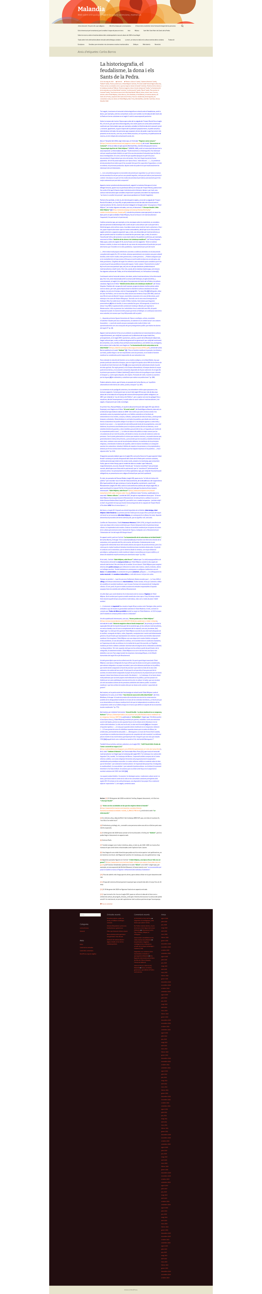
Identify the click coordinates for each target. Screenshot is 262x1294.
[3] (101, 818)
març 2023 (164, 1049)
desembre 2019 (166, 1173)
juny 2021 (164, 1115)
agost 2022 (164, 1071)
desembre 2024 (166, 982)
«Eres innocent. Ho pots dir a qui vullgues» (91, 26)
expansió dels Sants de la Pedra (121, 97)
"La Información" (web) (133, 90)
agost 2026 (164, 918)
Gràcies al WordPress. (131, 1290)
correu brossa (84, 928)
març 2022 (164, 1087)
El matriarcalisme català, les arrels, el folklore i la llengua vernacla (115, 920)
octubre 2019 (165, 1179)
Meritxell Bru (139, 99)
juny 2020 (164, 1154)
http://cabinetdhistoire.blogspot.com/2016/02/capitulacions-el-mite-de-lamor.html (130, 749)
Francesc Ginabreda (138, 97)
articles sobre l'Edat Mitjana (108, 94)
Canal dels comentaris (86, 951)
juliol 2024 (164, 998)
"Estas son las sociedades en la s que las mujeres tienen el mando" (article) (123, 86)
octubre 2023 (165, 1026)
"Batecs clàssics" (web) (133, 81)
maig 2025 (164, 966)
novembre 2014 (166, 1274)
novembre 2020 (166, 1138)
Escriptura (81, 44)
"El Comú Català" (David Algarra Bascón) (149, 84)
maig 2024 (164, 1004)
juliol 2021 (164, 1112)
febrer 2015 (164, 1265)
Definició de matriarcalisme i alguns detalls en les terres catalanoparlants (115, 942)
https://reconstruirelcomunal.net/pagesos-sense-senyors (121, 143)
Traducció (171, 40)
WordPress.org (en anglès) (88, 954)
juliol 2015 (164, 1249)
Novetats (158, 44)
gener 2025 (164, 979)
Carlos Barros (122, 94)
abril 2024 (164, 1007)
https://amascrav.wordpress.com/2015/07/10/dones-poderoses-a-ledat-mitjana (129, 621)
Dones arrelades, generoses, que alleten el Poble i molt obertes (144, 970)
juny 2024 (164, 1001)
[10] (101, 875)
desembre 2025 (166, 944)
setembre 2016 (166, 1204)
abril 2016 (164, 1220)
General (119, 81)
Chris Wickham (131, 94)
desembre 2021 (166, 1096)
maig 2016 (164, 1217)
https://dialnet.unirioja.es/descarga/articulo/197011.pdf (129, 348)
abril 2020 (164, 1160)
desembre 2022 (166, 1058)
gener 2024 (164, 1017)
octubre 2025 (165, 950)
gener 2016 (164, 1230)
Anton (142, 92)
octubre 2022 (165, 1065)
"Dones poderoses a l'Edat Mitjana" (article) (123, 84)
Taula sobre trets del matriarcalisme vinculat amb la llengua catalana (99, 40)
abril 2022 (164, 1084)
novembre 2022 (166, 1061)
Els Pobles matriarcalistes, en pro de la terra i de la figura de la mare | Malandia (144, 928)
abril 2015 (164, 1259)
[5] (101, 833)
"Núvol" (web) (145, 90)
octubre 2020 (165, 1141)
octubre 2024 (165, 988)
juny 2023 (164, 1039)
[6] (101, 840)
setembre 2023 (166, 1030)
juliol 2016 (164, 1211)
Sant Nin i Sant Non (149, 99)
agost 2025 (164, 956)
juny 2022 (164, 1077)
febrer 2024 (164, 1014)
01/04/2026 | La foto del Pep (142, 918)
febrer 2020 (164, 1166)
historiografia (149, 97)
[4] (101, 825)
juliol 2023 (164, 1036)
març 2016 (164, 1224)
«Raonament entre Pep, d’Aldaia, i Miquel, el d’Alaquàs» (143, 932)
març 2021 (164, 1125)
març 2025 (164, 972)
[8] (101, 852)
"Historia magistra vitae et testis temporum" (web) (134, 88)
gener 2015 (164, 1268)
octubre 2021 (165, 1103)
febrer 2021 (164, 1128)
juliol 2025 (164, 960)
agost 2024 (164, 995)
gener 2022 (164, 1093)
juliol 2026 (164, 921)
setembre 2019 (166, 1182)
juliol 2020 (164, 1150)
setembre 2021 (166, 1106)
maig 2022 (164, 1080)
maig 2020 (164, 1157)
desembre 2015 (166, 1233)
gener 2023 (164, 1055)
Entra (81, 944)
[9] (101, 483)
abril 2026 (164, 931)
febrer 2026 (164, 937)
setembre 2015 (166, 1243)
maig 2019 (164, 1195)
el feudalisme (140, 94)
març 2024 (164, 1010)
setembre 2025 (166, 953)
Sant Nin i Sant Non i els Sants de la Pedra (156, 30)
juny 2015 (164, 1252)
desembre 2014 (166, 1271)
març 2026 (164, 934)
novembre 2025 (166, 947)
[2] (158, 271)
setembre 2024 (166, 991)
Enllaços (135, 44)
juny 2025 (164, 963)
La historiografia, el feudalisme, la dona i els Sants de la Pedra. (127, 70)
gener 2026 (164, 941)
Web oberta (146, 44)
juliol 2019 (164, 1189)
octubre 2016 (165, 1201)
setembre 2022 (166, 1068)
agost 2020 (164, 1147)
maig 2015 (164, 1255)
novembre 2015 (166, 1236)
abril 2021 (164, 1122)
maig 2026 (164, 928)
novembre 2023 (166, 1023)
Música (137, 30)
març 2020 (164, 1163)
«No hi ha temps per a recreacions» (120, 26)
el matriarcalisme (150, 94)
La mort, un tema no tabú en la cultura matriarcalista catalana (144, 40)
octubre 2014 (165, 1278)
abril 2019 (164, 1198)
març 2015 (164, 1262)
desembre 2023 (166, 1020)
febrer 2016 (164, 1227)
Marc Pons (131, 99)
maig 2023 (164, 1042)
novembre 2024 (166, 985)
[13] (101, 894)
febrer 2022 (164, 1090)
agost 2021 (164, 1109)
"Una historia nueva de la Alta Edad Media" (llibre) (125, 92)
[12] (142, 751)
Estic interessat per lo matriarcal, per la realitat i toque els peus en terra (100, 30)
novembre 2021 (166, 1100)
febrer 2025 (164, 976)
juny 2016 (164, 1214)
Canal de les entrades (86, 947)
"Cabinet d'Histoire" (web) (148, 81)
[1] (106, 798)
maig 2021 (164, 1119)
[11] (101, 882)
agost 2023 (164, 1033)
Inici (129, 30)
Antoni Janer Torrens (151, 92)
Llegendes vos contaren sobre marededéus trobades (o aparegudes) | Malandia (143, 954)
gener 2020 (164, 1169)
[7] (129, 372)
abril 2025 (164, 969)
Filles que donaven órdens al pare (117, 931)
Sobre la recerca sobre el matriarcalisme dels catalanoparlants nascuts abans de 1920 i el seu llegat (109, 35)
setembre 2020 (166, 1144)
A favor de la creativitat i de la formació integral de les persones (156, 26)
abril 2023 (164, 1045)
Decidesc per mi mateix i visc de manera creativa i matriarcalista (109, 44)
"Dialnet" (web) (104, 84)
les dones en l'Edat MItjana (119, 99)
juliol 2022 (164, 1074)
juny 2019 (164, 1192)
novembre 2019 (166, 1176)
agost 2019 (164, 1185)
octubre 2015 (165, 1239)
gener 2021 (164, 1131)
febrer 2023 (164, 1052)
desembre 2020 (166, 1135)
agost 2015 (164, 1246)
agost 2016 (164, 1208)
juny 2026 (164, 925)
